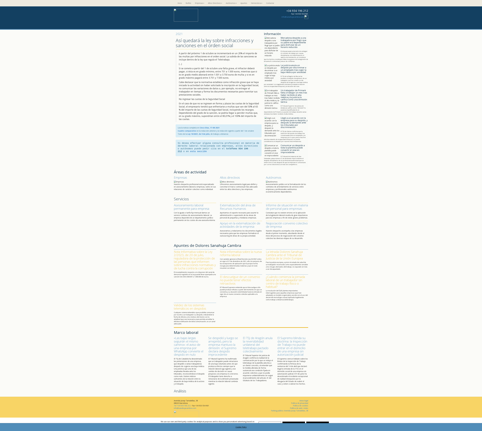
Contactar (270, 3)
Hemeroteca (256, 3)
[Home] (186, 15)
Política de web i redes (299, 408)
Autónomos (230, 3)
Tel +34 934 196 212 (182, 405)
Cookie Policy (241, 427)
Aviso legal (303, 400)
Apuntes (243, 3)
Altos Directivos (214, 3)
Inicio (180, 3)
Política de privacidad (299, 403)
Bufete (188, 3)
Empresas (199, 3)
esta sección (198, 151)
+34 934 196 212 (297, 11)
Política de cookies (300, 405)
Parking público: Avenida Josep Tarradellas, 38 (289, 410)
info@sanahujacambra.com (293, 17)
